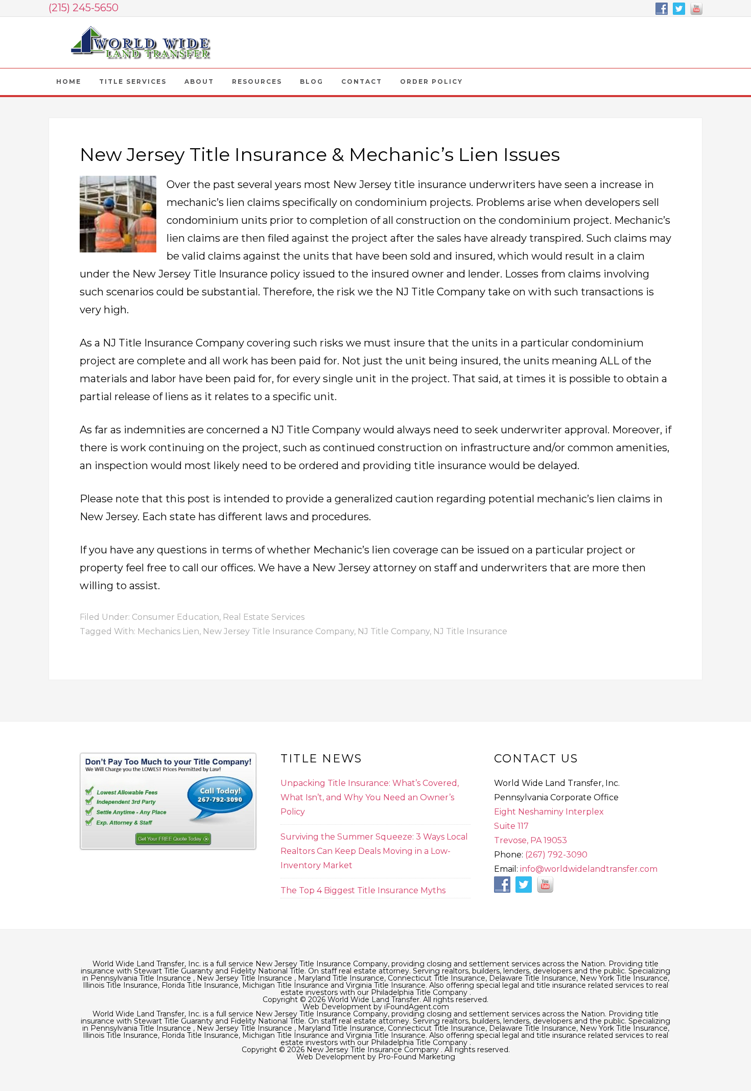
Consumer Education (175, 617)
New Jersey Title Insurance (245, 978)
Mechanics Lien (168, 631)
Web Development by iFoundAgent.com (375, 1006)
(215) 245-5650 (84, 8)
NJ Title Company (394, 631)
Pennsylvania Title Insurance (141, 978)
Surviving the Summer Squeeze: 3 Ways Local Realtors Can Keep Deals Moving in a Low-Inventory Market (374, 851)
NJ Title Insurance (470, 631)
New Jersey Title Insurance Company (140, 42)
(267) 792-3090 (556, 855)
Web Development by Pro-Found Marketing (375, 1056)
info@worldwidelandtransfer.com (589, 869)
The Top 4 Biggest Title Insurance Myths (362, 890)
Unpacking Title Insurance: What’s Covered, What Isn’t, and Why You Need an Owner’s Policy (369, 797)
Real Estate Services (263, 617)
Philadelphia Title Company (420, 992)
